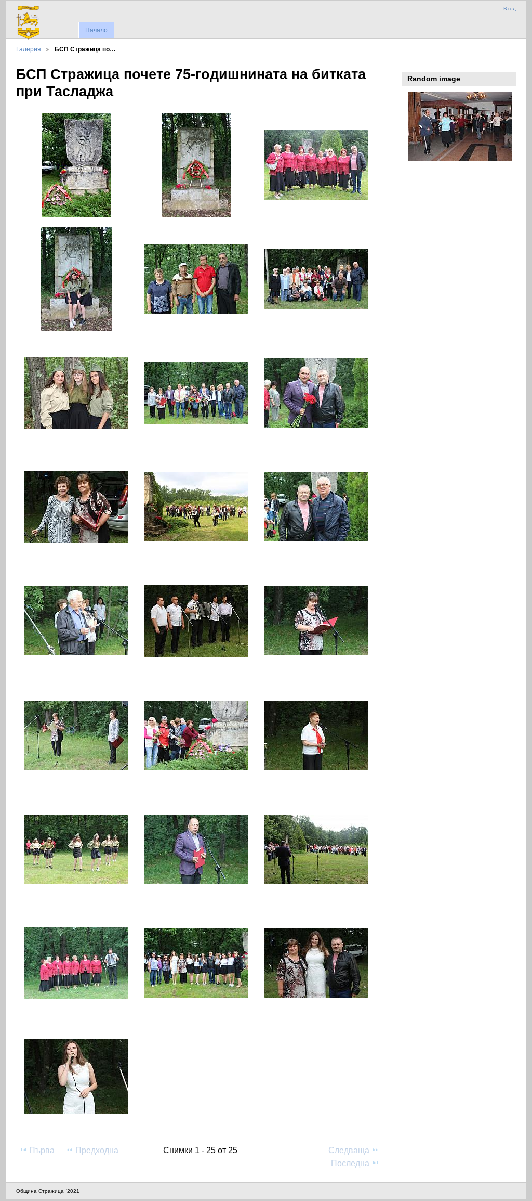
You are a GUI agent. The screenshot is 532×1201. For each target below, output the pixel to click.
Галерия (28, 49)
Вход (509, 8)
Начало (96, 30)
